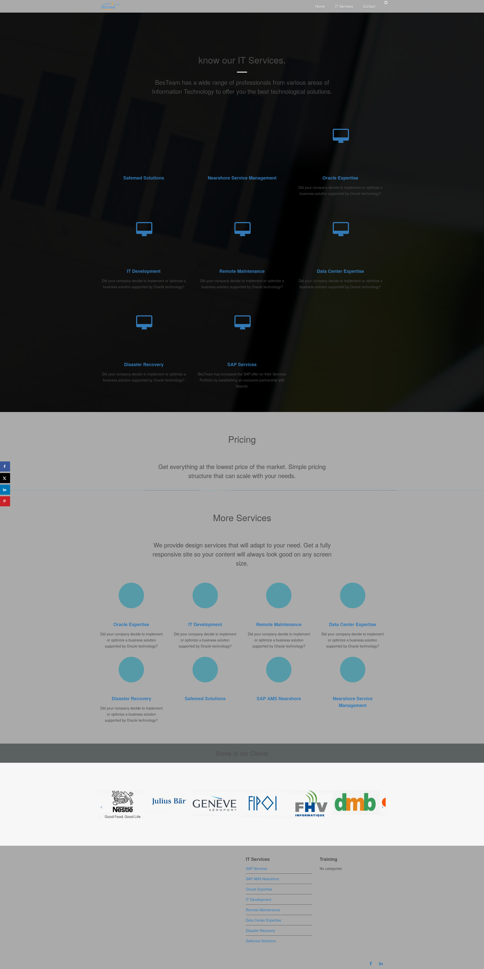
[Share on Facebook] (5, 466)
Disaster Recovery (144, 364)
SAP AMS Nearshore (279, 698)
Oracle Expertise (340, 177)
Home (320, 6)
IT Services (344, 6)
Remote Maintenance (242, 271)
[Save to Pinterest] (5, 501)
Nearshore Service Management (242, 177)
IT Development (144, 271)
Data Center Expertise (340, 271)
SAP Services (242, 364)
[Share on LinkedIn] (5, 490)
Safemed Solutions (143, 177)
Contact (369, 6)
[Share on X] (5, 478)
